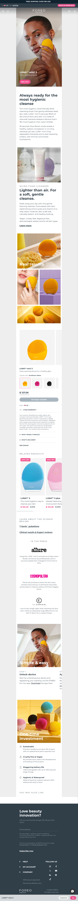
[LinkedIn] (50, 875)
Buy (73, 898)
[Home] (39, 11)
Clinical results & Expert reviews (36, 532)
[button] (72, 891)
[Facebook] (56, 867)
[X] (50, 871)
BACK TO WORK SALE (66, 5)
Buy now (25, 82)
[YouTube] (56, 871)
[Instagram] (50, 867)
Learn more (25, 225)
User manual (24, 445)
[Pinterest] (56, 875)
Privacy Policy (24, 845)
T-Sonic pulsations (29, 526)
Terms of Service (37, 845)
